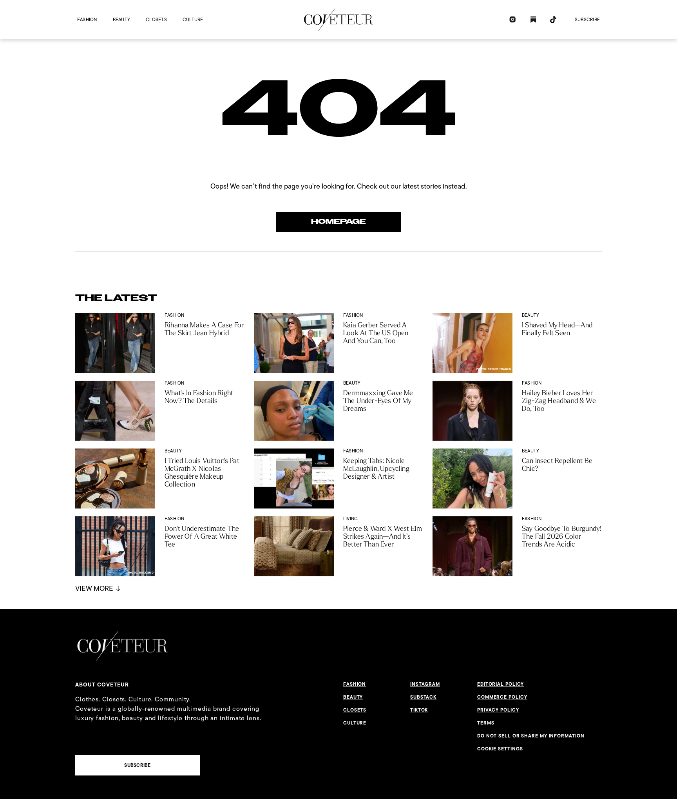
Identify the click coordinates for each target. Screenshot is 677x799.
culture (193, 19)
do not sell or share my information (531, 735)
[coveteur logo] (338, 19)
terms (485, 722)
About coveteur (102, 684)
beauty (121, 19)
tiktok (419, 710)
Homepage (338, 221)
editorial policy (500, 684)
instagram (425, 684)
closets (156, 19)
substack (423, 697)
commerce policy (502, 697)
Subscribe (587, 19)
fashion (87, 19)
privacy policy (498, 710)
